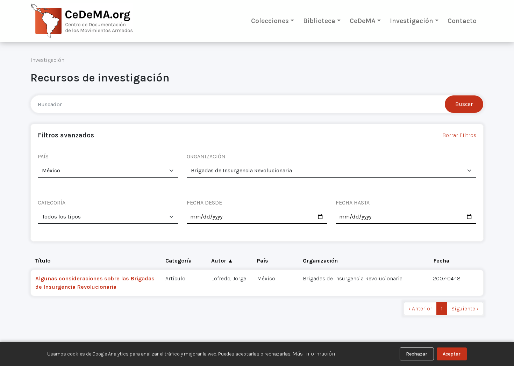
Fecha (441, 260)
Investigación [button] (411, 21)
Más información (313, 353)
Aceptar (452, 354)
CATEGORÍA (51, 202)
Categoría (178, 260)
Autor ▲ (222, 260)
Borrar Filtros (459, 135)
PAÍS (43, 156)
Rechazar (416, 354)
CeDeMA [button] (363, 21)
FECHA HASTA (353, 202)
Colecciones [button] (270, 21)
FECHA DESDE (204, 202)
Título (42, 260)
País (262, 260)
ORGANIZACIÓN (206, 156)
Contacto (462, 21)
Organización (320, 260)
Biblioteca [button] (319, 21)
